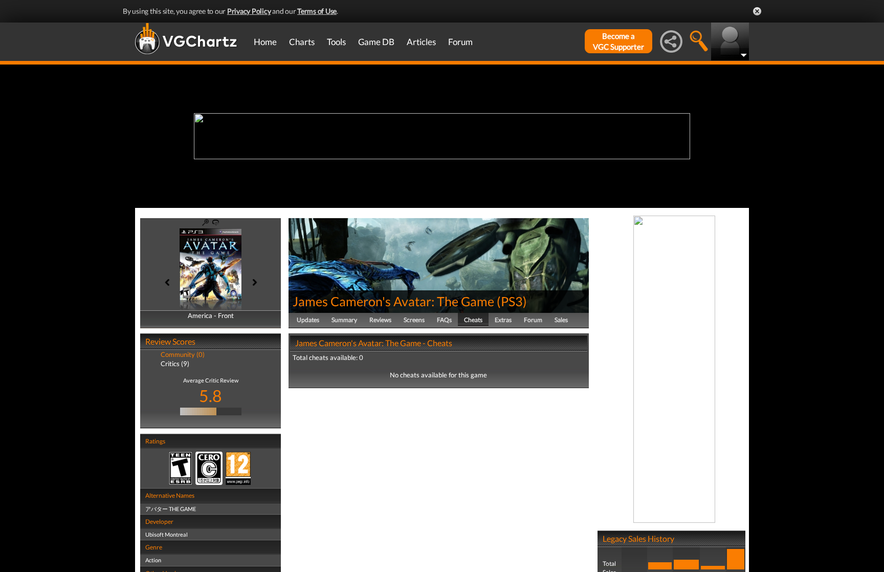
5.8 (210, 396)
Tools (336, 41)
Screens (414, 320)
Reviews (380, 320)
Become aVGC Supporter (618, 41)
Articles (421, 41)
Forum (460, 41)
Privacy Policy (249, 11)
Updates (308, 320)
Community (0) (183, 354)
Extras (503, 320)
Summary (344, 320)
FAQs (444, 320)
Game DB (376, 41)
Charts (302, 41)
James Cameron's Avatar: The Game (393, 301)
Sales (561, 320)
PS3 (512, 301)
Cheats (473, 320)
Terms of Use (317, 11)
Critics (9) (175, 363)
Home (265, 41)
